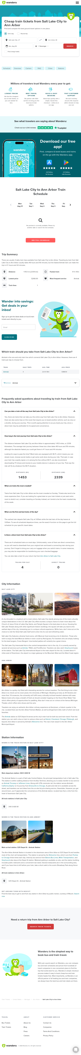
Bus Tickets (6, 1023)
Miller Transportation (66, 857)
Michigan (27, 999)
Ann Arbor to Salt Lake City (50, 556)
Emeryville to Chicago (37, 786)
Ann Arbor (36, 999)
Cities (50, 68)
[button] (77, 3)
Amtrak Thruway (10, 783)
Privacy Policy (48, 1036)
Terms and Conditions (51, 1031)
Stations (61, 68)
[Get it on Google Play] (66, 162)
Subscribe (9, 337)
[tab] (10, 34)
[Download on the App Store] (49, 162)
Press (26, 1031)
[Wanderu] (9, 3)
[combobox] (20, 40)
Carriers (28, 68)
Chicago (63, 719)
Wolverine (36, 722)
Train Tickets (6, 999)
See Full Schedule (40, 240)
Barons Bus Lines (51, 857)
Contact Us (47, 1023)
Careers (26, 1036)
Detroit (48, 719)
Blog (25, 1027)
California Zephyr (8, 786)
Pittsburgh (70, 719)
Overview (17, 68)
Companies (47, 1027)
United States (17, 999)
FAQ (39, 68)
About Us (27, 1023)
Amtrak (6, 372)
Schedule (6, 68)
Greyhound (69, 648)
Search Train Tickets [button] (40, 926)
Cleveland (55, 719)
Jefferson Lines (24, 783)
